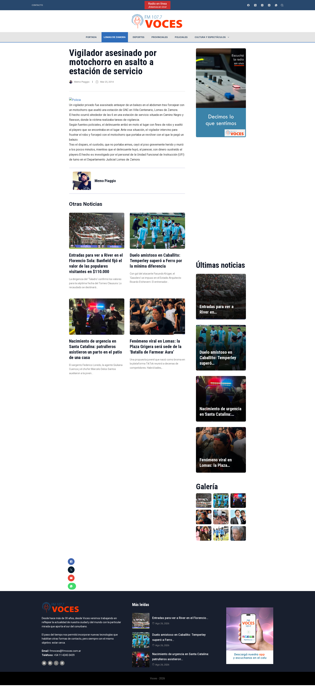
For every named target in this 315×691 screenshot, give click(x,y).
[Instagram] (262, 5)
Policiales (181, 37)
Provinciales (159, 37)
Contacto (37, 5)
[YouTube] (269, 5)
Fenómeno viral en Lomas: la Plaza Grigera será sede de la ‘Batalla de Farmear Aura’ (155, 347)
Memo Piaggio (82, 81)
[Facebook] (248, 5)
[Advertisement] (221, 196)
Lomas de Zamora (115, 37)
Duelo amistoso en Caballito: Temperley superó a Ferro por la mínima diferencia (156, 261)
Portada (91, 37)
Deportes (138, 37)
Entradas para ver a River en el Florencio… (180, 618)
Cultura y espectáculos (210, 37)
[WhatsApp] (276, 5)
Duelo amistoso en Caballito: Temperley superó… (218, 358)
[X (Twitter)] (255, 5)
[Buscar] (282, 5)
